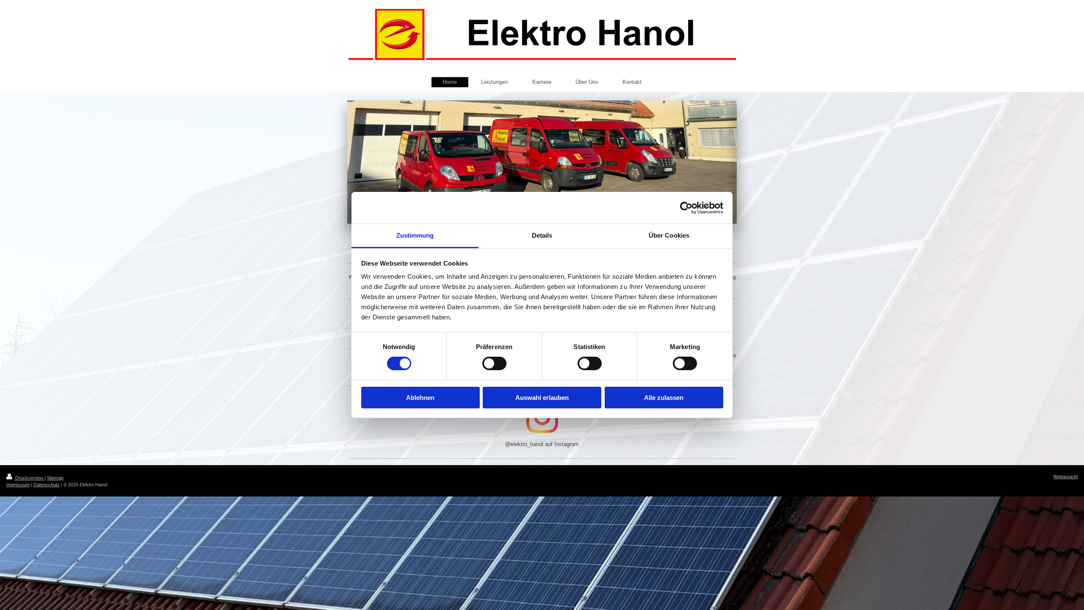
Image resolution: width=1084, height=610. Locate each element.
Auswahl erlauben (542, 397)
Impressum (18, 484)
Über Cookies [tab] (669, 235)
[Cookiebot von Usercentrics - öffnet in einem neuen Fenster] (686, 207)
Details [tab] (542, 235)
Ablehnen (420, 397)
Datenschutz (46, 484)
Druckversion (29, 477)
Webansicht (1066, 476)
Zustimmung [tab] (415, 235)
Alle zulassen (663, 397)
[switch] (494, 363)
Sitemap (55, 477)
